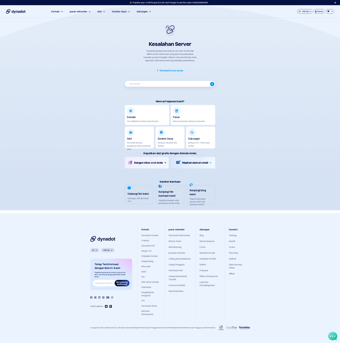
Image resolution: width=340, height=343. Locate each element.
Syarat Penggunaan (152, 328)
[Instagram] (95, 297)
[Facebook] (91, 297)
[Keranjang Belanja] (330, 11)
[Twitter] (103, 297)
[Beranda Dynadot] (15, 11)
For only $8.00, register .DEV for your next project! (168, 2)
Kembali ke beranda (171, 70)
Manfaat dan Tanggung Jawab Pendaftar (200, 328)
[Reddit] (112, 297)
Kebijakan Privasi (138, 328)
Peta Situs (233, 253)
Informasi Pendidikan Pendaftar (172, 328)
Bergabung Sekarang (122, 283)
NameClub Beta (176, 291)
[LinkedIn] (99, 297)
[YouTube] (107, 297)
